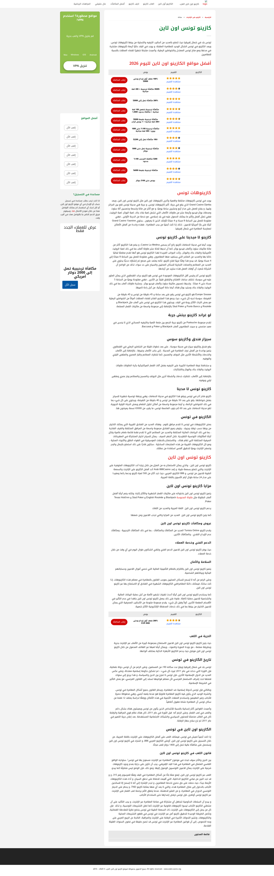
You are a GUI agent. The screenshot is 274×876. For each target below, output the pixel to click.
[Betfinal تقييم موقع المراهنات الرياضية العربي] (88, 137)
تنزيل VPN (80, 65)
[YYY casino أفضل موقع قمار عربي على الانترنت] (88, 173)
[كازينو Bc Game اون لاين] (88, 182)
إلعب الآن (71, 127)
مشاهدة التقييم (174, 82)
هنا (73, 211)
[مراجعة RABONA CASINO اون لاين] (88, 164)
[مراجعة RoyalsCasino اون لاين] (88, 146)
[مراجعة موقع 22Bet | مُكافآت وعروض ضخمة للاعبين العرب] (88, 155)
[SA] (69, 4)
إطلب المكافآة (119, 80)
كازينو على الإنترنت (193, 17)
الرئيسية (207, 17)
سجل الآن (70, 284)
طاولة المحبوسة (185, 497)
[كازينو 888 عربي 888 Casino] (88, 127)
